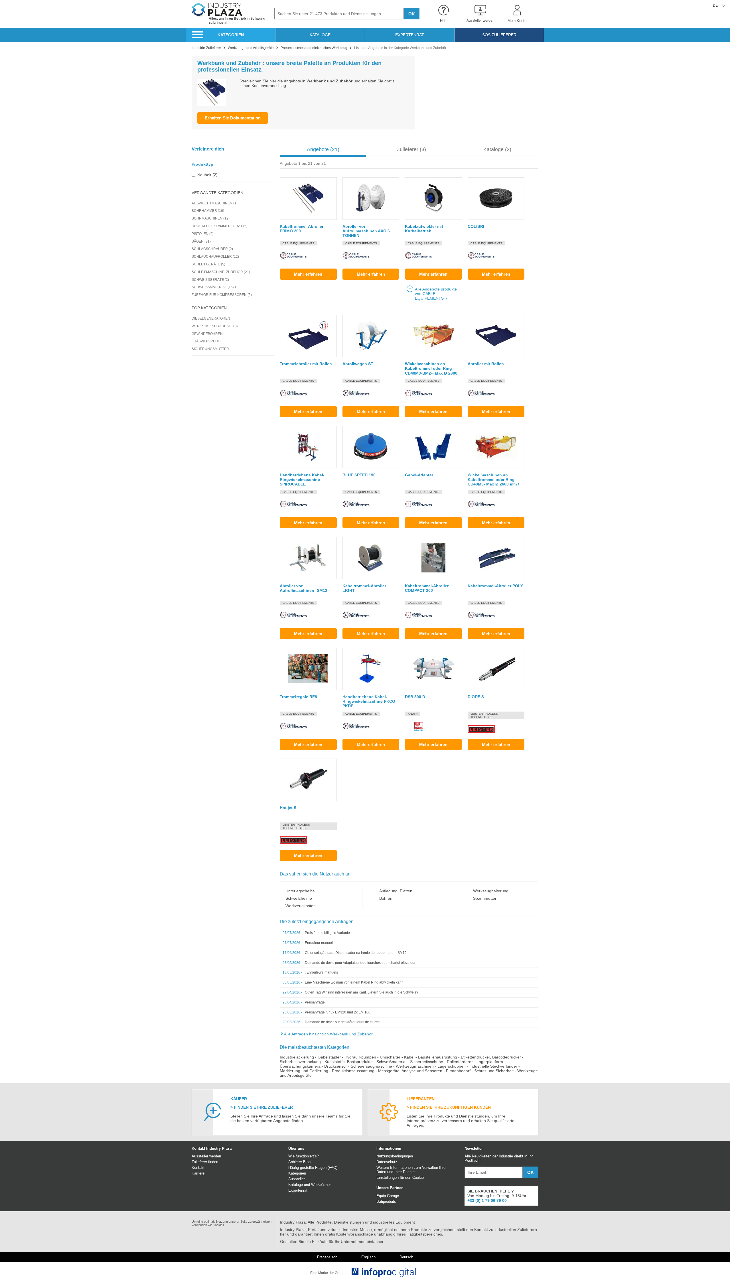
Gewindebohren (207, 334)
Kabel (409, 1057)
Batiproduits (386, 1201)
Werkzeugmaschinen (415, 1066)
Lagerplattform (489, 1061)
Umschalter (390, 1057)
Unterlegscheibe (300, 891)
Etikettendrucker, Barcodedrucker (491, 1057)
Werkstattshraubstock (215, 326)
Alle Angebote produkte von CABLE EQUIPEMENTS (436, 293)
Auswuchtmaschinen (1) (215, 203)
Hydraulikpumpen (360, 1057)
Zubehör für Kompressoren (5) (222, 295)
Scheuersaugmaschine (371, 1066)
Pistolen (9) (203, 234)
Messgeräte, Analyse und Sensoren (410, 1070)
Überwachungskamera (300, 1066)
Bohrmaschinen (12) (211, 218)
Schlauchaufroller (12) (215, 257)
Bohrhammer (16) (208, 211)
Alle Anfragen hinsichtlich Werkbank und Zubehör (328, 1034)
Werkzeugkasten (300, 905)
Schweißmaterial (391, 1061)
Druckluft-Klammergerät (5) (220, 226)
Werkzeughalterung (490, 891)
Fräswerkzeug (206, 341)
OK (411, 13)
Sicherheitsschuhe (426, 1061)
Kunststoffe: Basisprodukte (349, 1061)
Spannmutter (484, 898)
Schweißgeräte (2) (210, 280)
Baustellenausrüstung (437, 1057)
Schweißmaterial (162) (214, 287)
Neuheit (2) (207, 174)
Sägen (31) (201, 241)
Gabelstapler (329, 1057)
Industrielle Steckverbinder (493, 1066)
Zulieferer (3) (411, 149)
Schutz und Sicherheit (494, 1070)
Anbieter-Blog (299, 1162)
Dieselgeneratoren (211, 318)
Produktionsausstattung (353, 1070)
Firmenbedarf (458, 1070)
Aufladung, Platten (395, 891)
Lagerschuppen (451, 1066)
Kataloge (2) (497, 149)
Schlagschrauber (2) (212, 249)
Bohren (385, 898)
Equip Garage (387, 1196)
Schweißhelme (298, 898)
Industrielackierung (297, 1057)
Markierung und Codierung (304, 1070)
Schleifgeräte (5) (208, 264)
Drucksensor (335, 1066)
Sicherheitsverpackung (300, 1061)
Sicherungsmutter (210, 349)
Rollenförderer (460, 1061)
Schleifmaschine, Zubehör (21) (221, 272)
